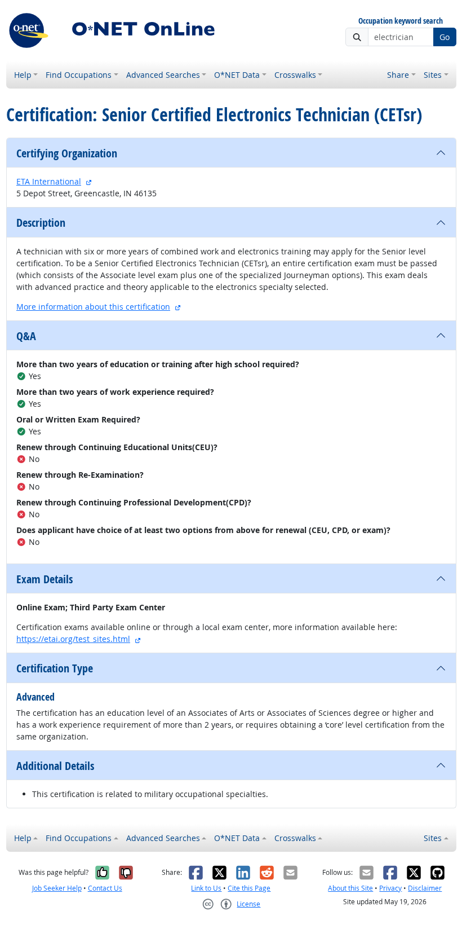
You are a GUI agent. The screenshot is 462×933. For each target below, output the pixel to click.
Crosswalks (295, 74)
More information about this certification (93, 306)
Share (398, 74)
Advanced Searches (163, 74)
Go (444, 37)
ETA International (48, 181)
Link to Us (206, 888)
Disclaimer (425, 888)
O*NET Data (237, 74)
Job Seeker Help (57, 888)
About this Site (350, 888)
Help (23, 74)
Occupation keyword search (400, 21)
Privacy (390, 888)
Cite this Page (249, 888)
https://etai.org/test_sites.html (73, 638)
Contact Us (105, 888)
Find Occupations (79, 74)
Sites (433, 74)
